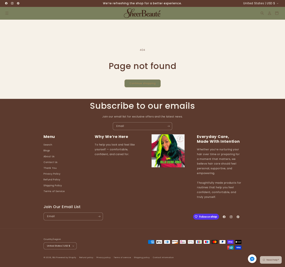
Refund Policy (52, 179)
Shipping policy (142, 257)
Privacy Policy (52, 173)
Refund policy (86, 257)
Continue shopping (142, 83)
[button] (7, 13)
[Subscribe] (168, 126)
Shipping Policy (53, 185)
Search (48, 144)
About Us (49, 156)
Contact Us (51, 162)
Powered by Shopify (66, 257)
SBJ (54, 257)
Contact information (163, 257)
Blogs (47, 150)
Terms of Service (54, 191)
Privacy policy (103, 257)
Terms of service (122, 257)
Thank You (50, 168)
